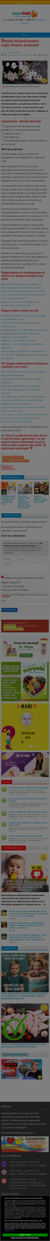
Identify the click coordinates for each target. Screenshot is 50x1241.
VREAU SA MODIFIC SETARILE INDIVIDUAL (25, 1238)
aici (24, 1213)
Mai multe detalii (13, 1205)
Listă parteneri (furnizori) (10, 1231)
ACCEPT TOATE (24, 1235)
